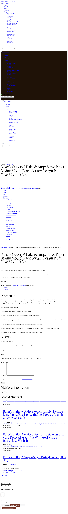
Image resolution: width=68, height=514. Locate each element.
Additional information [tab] (8, 291)
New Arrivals (7, 247)
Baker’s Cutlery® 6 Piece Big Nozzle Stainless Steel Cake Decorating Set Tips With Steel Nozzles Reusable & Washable (34, 437)
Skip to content (4, 1)
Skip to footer (11, 1)
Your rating (3, 362)
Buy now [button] (12, 422)
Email (2, 354)
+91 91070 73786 (6, 484)
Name (2, 350)
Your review (4, 375)
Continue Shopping (8, 508)
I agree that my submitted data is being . (17, 379)
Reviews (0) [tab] (5, 289)
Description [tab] (5, 287)
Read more (13, 464)
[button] (12, 403)
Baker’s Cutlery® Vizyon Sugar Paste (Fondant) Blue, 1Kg (35, 458)
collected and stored (27, 379)
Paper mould (22, 285)
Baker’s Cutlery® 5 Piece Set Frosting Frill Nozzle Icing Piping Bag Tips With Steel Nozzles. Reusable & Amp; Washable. (34, 414)
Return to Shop (15, 505)
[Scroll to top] (1, 491)
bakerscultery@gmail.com (7, 489)
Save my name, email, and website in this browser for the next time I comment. (21, 358)
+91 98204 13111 (5, 485)
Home (2, 247)
